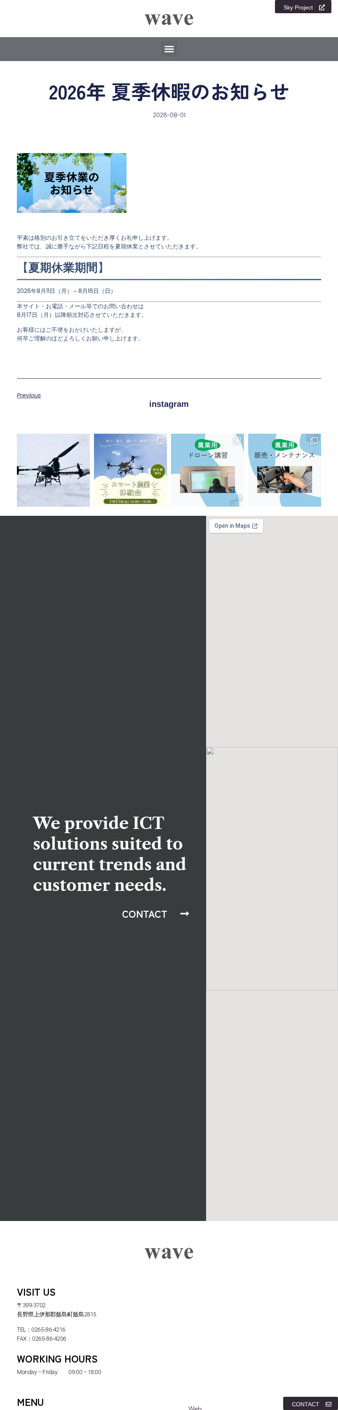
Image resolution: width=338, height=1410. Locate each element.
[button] (169, 49)
